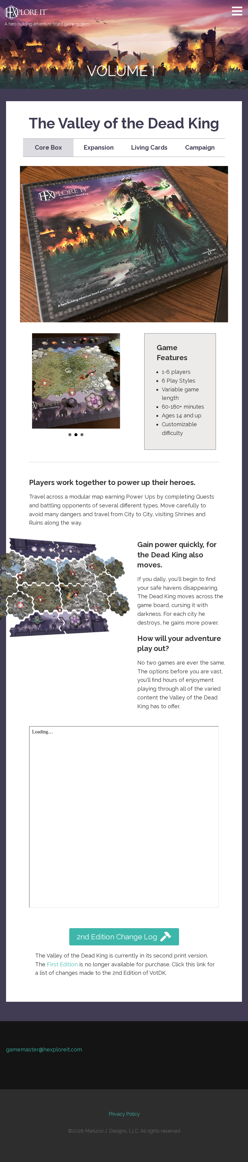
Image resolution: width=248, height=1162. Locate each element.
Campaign (200, 147)
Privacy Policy (124, 1114)
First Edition (62, 964)
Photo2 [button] (75, 434)
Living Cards (149, 147)
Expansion (99, 147)
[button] (239, 11)
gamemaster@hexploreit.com (44, 1049)
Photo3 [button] (81, 434)
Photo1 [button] (69, 434)
